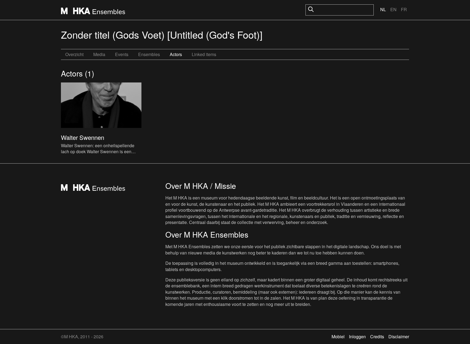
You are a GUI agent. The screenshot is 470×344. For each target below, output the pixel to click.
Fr (404, 9)
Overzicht (74, 54)
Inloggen (357, 336)
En (393, 9)
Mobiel (338, 336)
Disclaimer (398, 336)
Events (121, 54)
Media (99, 54)
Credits (377, 336)
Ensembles (149, 54)
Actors (176, 54)
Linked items (204, 54)
